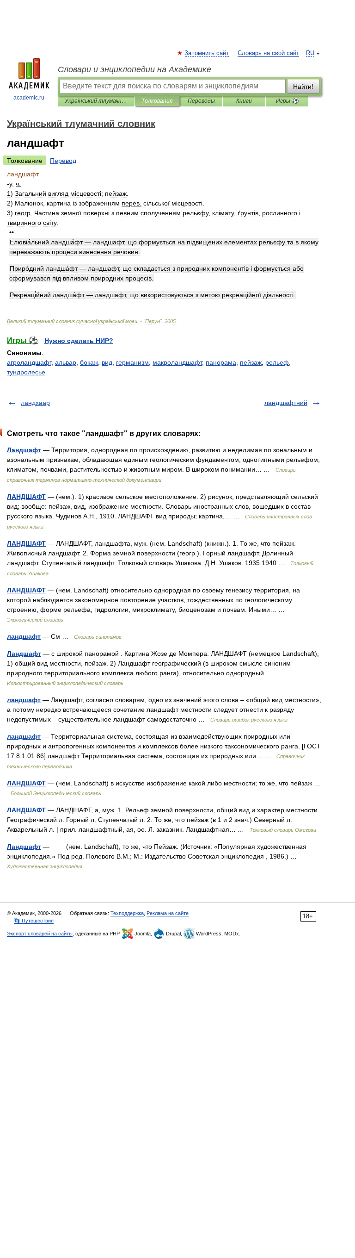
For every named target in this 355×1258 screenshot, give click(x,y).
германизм (132, 362)
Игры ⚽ (287, 101)
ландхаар (35, 402)
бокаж (89, 362)
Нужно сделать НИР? (78, 340)
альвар (65, 362)
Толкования (156, 101)
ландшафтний (285, 402)
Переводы (201, 101)
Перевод (63, 160)
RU (310, 53)
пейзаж (251, 362)
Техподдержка (127, 913)
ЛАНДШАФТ (26, 496)
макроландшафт (177, 362)
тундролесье (26, 372)
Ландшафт (24, 450)
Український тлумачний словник (96, 101)
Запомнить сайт (207, 53)
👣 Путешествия (34, 920)
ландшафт (24, 636)
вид (107, 362)
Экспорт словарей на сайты (40, 933)
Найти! (303, 86)
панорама (221, 362)
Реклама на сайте (168, 913)
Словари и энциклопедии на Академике (134, 69)
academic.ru (28, 97)
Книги (244, 101)
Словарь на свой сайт (268, 53)
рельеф (277, 362)
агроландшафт (29, 362)
